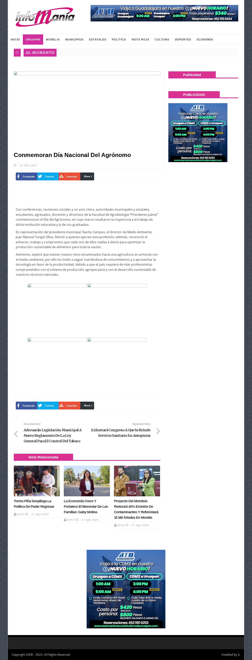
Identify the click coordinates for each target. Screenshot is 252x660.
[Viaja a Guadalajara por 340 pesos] (164, 13)
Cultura (162, 39)
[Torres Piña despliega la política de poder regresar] (37, 481)
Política (119, 39)
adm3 (20, 514)
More (87, 176)
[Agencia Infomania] (45, 17)
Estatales (97, 39)
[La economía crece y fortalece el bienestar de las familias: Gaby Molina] (87, 481)
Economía (205, 39)
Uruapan (33, 39)
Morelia (53, 39)
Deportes (183, 39)
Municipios (74, 39)
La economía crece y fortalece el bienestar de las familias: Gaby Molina (86, 506)
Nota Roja (140, 39)
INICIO (15, 39)
